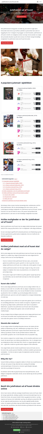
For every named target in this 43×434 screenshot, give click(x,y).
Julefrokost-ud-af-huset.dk (10, 2)
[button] (21, 432)
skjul (16, 179)
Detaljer (30, 425)
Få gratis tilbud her (7, 43)
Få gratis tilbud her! (21, 16)
